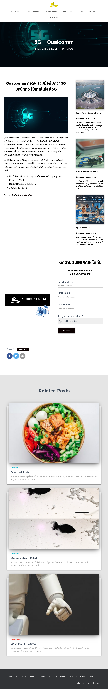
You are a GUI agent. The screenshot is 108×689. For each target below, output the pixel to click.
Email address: (66, 282)
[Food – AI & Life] (54, 433)
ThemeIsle (97, 683)
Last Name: (64, 304)
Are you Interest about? (70, 316)
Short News (23, 349)
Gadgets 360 (25, 195)
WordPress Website (88, 11)
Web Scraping (51, 11)
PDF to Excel (68, 11)
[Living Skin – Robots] (54, 604)
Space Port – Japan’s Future (88, 113)
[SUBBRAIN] (54, 4)
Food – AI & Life (20, 472)
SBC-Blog (54, 18)
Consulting (16, 11)
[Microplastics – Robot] (54, 519)
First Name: (64, 292)
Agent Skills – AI (83, 228)
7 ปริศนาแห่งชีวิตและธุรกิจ (87, 171)
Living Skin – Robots (23, 643)
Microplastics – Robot (24, 557)
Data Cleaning (33, 11)
